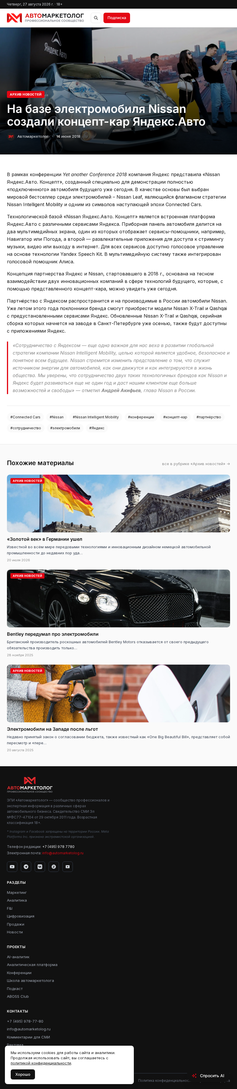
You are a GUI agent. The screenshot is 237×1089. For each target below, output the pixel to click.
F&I (9, 908)
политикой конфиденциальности (41, 1063)
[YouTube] (12, 866)
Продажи (15, 924)
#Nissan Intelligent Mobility (96, 417)
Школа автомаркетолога (30, 980)
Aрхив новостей (26, 94)
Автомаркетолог (33, 136)
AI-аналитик (18, 956)
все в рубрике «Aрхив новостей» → (196, 463)
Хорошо (22, 1074)
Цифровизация (20, 916)
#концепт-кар (175, 417)
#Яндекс (96, 428)
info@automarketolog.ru (63, 853)
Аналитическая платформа (32, 964)
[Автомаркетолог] (45, 18)
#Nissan (57, 417)
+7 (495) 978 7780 (58, 846)
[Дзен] (54, 866)
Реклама (15, 1045)
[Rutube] (67, 866)
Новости (15, 932)
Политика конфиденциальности (165, 1080)
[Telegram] (26, 866)
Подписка (117, 17)
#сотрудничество (25, 428)
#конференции (141, 417)
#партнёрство (209, 417)
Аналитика (17, 900)
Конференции (19, 972)
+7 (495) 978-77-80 (25, 1021)
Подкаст (15, 988)
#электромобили (65, 428)
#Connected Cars (25, 417)
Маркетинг (17, 892)
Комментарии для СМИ (28, 1037)
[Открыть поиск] (96, 18)
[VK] (40, 866)
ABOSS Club (18, 996)
